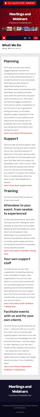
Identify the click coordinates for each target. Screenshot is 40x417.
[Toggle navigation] (25, 38)
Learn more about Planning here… (18, 133)
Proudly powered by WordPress (14, 406)
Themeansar (21, 408)
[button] (30, 38)
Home (4, 48)
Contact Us (20, 412)
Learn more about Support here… (18, 185)
